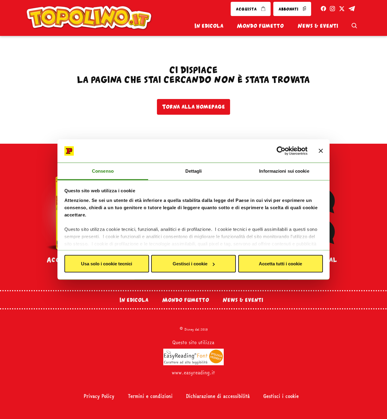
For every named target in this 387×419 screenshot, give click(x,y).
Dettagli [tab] (193, 170)
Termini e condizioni (150, 396)
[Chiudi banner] (321, 151)
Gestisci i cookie (190, 263)
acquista (247, 8)
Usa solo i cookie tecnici (106, 263)
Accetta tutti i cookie (280, 263)
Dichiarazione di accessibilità (218, 396)
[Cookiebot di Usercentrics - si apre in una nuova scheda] (281, 150)
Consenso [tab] (103, 170)
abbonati (289, 8)
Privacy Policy (99, 396)
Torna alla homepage (193, 106)
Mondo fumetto (260, 26)
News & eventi (318, 26)
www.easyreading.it (193, 372)
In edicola (208, 26)
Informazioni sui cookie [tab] (284, 170)
